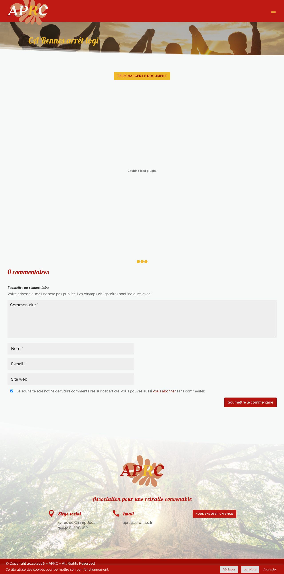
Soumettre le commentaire (250, 402)
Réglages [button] (229, 569)
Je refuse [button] (250, 569)
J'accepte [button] (269, 569)
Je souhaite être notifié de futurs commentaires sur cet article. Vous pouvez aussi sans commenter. (110, 391)
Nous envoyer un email (214, 513)
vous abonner (164, 391)
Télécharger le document (142, 76)
